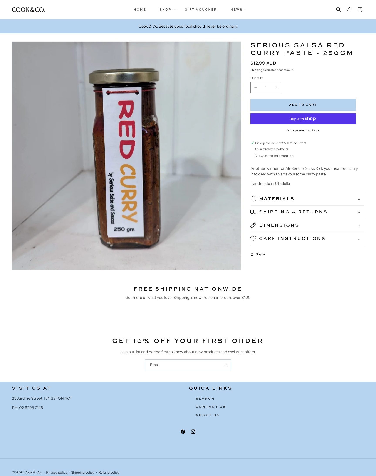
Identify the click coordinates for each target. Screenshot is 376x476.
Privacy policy (56, 472)
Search (205, 398)
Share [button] (260, 254)
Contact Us (211, 406)
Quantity (256, 78)
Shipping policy (82, 472)
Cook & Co (32, 472)
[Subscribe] (225, 365)
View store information (274, 156)
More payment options (303, 130)
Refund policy (109, 472)
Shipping (256, 70)
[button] (165, 10)
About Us (208, 415)
